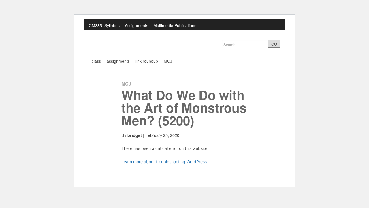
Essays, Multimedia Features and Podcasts (128, 35)
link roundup (146, 61)
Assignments (136, 25)
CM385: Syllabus (104, 25)
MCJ (168, 61)
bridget (134, 135)
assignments (118, 61)
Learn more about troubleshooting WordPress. (164, 161)
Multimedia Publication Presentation (205, 35)
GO (274, 44)
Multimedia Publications (174, 25)
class (96, 61)
